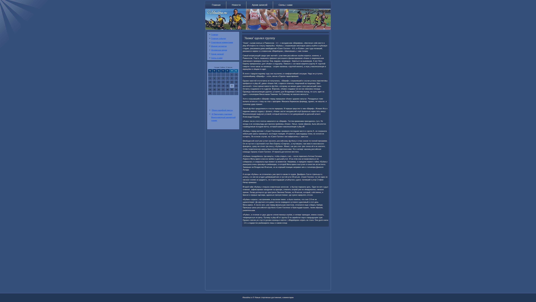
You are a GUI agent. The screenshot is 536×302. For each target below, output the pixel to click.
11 (214, 82)
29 (232, 89)
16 (236, 82)
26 (219, 89)
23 (236, 86)
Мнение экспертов (219, 46)
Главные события (218, 38)
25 (214, 89)
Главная (216, 5)
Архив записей (259, 5)
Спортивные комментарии (222, 42)
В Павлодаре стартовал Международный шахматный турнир (223, 117)
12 (219, 82)
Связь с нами (285, 5)
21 (227, 86)
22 (232, 86)
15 (232, 82)
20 (223, 86)
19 (219, 86)
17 (210, 86)
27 (223, 89)
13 (223, 82)
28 (227, 89)
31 (210, 93)
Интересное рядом (219, 50)
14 (227, 82)
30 (236, 89)
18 (214, 86)
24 (210, 89)
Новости (236, 5)
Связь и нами (216, 58)
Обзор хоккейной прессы (222, 110)
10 (210, 82)
